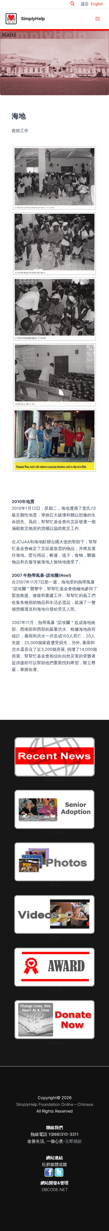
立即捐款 (73, 1141)
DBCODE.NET (55, 1189)
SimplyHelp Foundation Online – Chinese (54, 1104)
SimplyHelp (33, 18)
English (97, 4)
